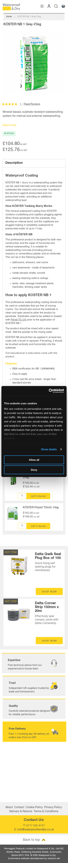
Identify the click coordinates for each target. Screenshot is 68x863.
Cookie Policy (34, 807)
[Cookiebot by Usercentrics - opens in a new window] (49, 391)
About (9, 807)
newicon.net (54, 858)
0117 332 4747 (35, 825)
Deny (34, 469)
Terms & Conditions (46, 811)
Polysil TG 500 (19, 320)
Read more (9, 125)
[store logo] (11, 7)
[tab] (34, 163)
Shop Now (49, 591)
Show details (49, 449)
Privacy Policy (53, 807)
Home (9, 17)
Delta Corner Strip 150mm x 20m (47, 607)
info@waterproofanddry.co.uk (35, 829)
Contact (19, 807)
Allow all (34, 459)
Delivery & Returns (20, 811)
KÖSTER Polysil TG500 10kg (41, 507)
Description (14, 162)
